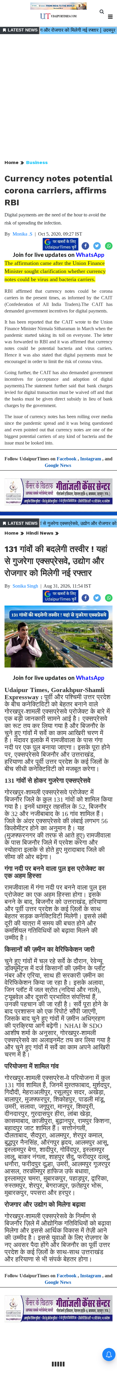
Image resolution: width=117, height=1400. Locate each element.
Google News (58, 465)
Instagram (90, 458)
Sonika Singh (25, 585)
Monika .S (22, 233)
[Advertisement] (58, 97)
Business (37, 162)
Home (11, 162)
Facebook (66, 458)
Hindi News (39, 533)
